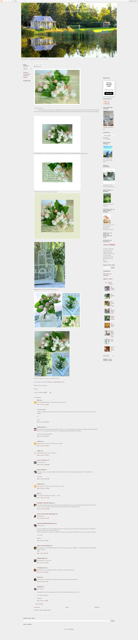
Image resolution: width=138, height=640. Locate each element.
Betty (38, 400)
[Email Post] (50, 392)
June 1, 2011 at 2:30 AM (42, 540)
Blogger (72, 629)
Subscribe (109, 93)
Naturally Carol (41, 568)
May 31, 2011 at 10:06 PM (43, 464)
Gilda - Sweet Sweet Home (43, 545)
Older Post (97, 607)
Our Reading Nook (112, 325)
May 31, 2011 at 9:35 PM (43, 455)
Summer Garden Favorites (113, 318)
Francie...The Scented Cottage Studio (46, 514)
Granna (39, 441)
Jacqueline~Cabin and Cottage (44, 503)
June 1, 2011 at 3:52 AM (42, 562)
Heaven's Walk (40, 469)
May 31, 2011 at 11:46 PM (43, 508)
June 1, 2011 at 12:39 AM (43, 518)
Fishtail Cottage (41, 558)
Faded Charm (57, 382)
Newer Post (37, 607)
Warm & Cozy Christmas (112, 349)
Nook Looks (112, 340)
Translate (108, 139)
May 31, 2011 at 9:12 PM (43, 404)
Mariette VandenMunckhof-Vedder (45, 523)
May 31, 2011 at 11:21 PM (43, 497)
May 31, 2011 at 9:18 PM (43, 422)
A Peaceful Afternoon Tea (112, 311)
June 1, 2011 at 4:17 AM (42, 581)
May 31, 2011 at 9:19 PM (43, 436)
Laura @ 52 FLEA (41, 460)
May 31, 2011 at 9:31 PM (43, 445)
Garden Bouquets (110, 283)
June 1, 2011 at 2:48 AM (42, 553)
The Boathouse (112, 295)
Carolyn (108, 101)
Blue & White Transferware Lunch (112, 333)
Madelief (39, 586)
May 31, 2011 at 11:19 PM (43, 488)
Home (67, 607)
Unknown (39, 484)
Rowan (39, 577)
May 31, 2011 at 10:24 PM (43, 479)
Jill (38, 493)
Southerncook (40, 427)
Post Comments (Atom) (45, 610)
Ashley (38, 451)
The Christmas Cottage (112, 304)
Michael (108, 103)
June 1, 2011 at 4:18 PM (42, 600)
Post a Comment (39, 604)
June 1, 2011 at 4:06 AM (42, 572)
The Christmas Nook (112, 288)
